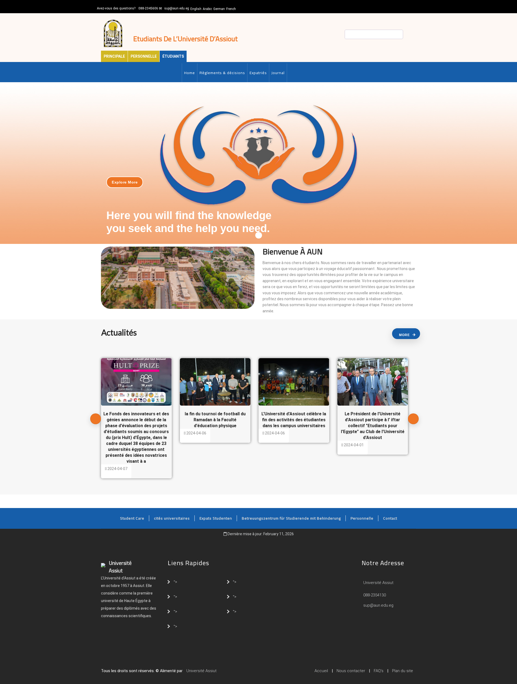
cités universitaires (172, 518)
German (219, 9)
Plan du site (402, 670)
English (195, 9)
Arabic (207, 9)
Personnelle (144, 56)
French (231, 9)
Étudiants (173, 56)
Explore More (125, 182)
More (404, 335)
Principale (114, 56)
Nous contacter (351, 670)
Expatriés (258, 72)
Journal (278, 72)
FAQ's (378, 670)
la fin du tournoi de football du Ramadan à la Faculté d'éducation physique (215, 419)
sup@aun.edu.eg (176, 8)
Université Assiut (377, 582)
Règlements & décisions (222, 72)
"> (175, 581)
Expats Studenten (216, 518)
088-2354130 (374, 595)
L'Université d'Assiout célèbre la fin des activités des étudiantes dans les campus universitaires (293, 419)
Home (189, 72)
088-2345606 (148, 8)
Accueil (321, 670)
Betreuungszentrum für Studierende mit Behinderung (291, 518)
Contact (390, 518)
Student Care (132, 518)
